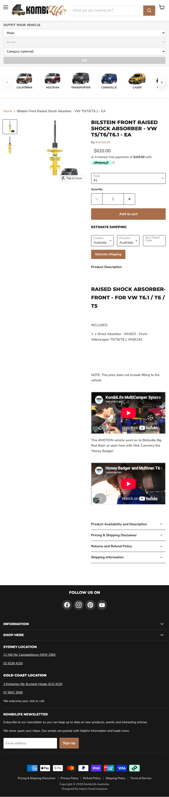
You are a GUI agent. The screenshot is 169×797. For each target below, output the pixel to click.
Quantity (97, 189)
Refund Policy (92, 778)
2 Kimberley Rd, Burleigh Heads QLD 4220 (32, 684)
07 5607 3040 (13, 692)
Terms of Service (140, 778)
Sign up (69, 743)
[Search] (149, 11)
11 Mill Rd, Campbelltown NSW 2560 (29, 655)
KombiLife (103, 142)
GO (84, 60)
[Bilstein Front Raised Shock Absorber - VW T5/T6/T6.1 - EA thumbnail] (10, 127)
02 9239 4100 (13, 663)
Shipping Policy (115, 778)
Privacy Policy (69, 778)
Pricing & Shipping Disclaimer (37, 778)
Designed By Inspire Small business (84, 789)
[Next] (162, 82)
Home (7, 111)
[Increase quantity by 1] (129, 199)
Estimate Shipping (108, 254)
